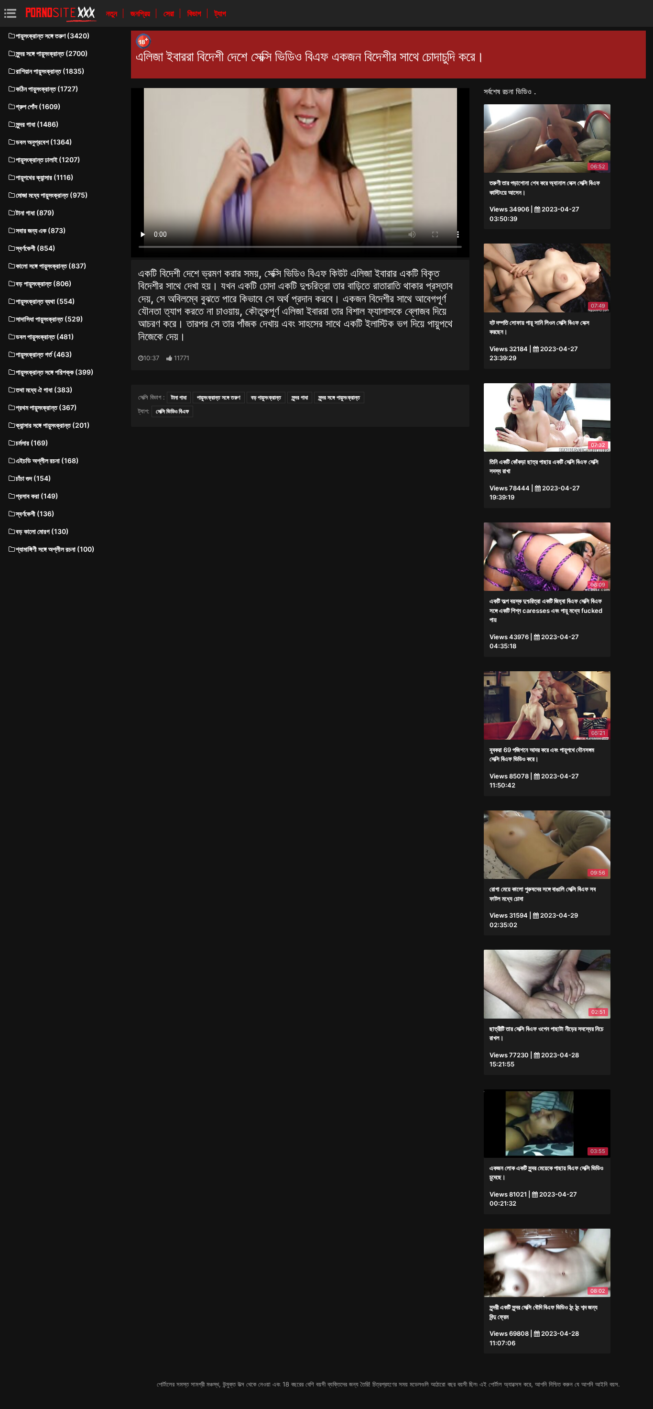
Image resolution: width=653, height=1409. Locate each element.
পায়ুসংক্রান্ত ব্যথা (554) (45, 301)
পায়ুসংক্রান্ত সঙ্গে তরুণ (218, 397)
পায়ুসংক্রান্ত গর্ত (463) (44, 354)
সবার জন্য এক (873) (41, 230)
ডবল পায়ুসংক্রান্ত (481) (45, 337)
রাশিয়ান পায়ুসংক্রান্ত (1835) (50, 71)
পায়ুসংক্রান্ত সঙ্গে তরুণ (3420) (53, 36)
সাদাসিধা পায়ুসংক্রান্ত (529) (49, 319)
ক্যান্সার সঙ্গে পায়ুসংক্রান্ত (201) (53, 425)
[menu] (10, 13)
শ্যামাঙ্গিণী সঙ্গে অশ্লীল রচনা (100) (55, 549)
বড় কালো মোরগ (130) (42, 531)
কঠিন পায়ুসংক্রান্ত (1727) (47, 89)
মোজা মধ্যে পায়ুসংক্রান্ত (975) (52, 195)
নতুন (112, 13)
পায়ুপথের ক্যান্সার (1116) (45, 177)
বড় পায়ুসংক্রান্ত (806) (44, 283)
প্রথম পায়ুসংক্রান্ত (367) (46, 407)
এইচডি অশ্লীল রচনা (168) (47, 460)
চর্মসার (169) (32, 443)
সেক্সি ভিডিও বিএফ (172, 411)
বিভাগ (195, 13)
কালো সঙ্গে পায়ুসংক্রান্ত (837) (51, 266)
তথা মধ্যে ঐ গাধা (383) (44, 390)
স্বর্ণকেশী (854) (35, 248)
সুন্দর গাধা (300, 397)
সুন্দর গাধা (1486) (37, 124)
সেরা (169, 13)
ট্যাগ (220, 13)
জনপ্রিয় (141, 13)
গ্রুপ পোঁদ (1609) (38, 106)
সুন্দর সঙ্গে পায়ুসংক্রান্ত (339, 397)
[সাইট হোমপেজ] (61, 13)
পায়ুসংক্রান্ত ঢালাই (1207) (48, 159)
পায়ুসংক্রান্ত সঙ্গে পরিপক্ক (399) (55, 372)
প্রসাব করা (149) (37, 496)
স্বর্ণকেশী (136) (35, 514)
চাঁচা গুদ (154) (33, 478)
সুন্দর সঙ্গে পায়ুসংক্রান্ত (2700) (52, 53)
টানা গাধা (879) (35, 213)
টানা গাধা (178, 397)
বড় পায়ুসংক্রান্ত (266, 397)
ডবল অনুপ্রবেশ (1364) (44, 142)
